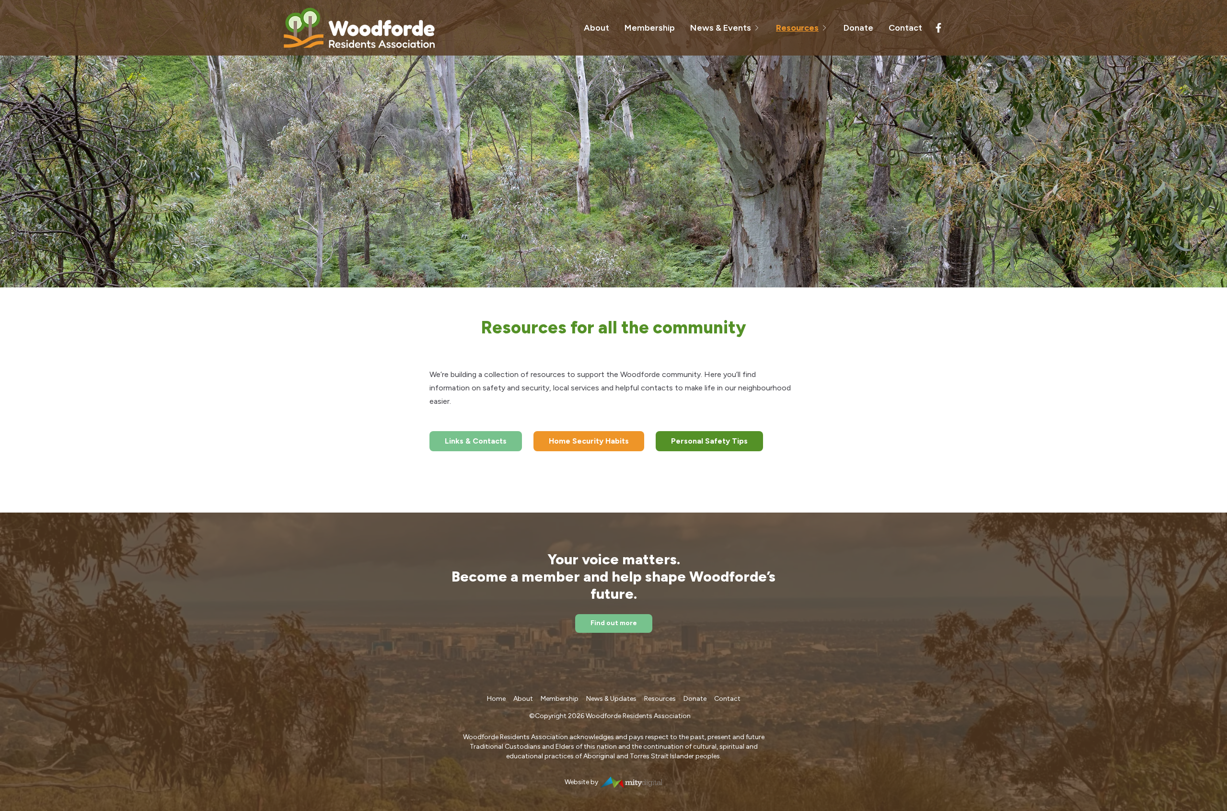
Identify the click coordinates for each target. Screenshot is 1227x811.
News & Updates (611, 699)
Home (496, 699)
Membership (650, 28)
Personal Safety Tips (709, 440)
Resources (797, 28)
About (596, 28)
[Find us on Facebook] (938, 28)
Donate (858, 28)
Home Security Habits (589, 440)
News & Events (720, 28)
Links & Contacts (476, 440)
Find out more (613, 623)
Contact (905, 28)
